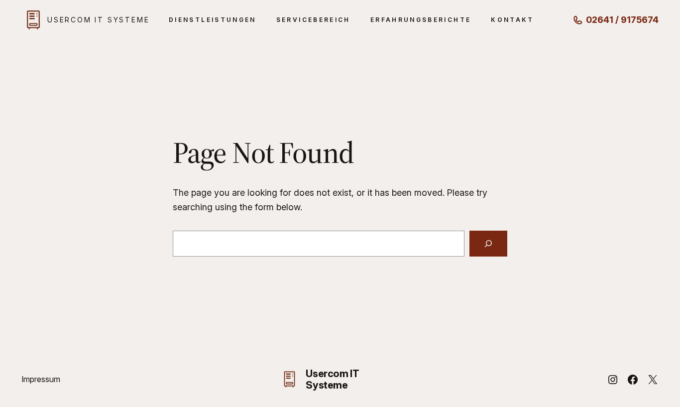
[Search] (488, 244)
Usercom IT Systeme (98, 19)
